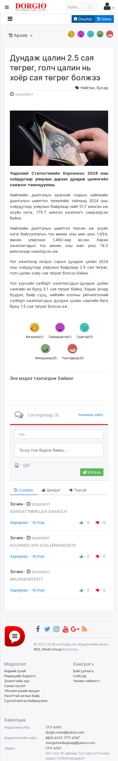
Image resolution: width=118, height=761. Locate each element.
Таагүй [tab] (79, 490)
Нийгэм (87, 87)
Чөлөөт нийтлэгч (86, 681)
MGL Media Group (48, 649)
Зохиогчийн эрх (16, 681)
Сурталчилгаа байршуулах (25, 701)
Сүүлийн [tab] (25, 490)
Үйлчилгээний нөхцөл (22, 691)
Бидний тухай (15, 671)
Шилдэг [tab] (53, 490)
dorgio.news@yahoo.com (65, 732)
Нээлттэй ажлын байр (22, 696)
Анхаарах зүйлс (90, 415)
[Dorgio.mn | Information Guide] (15, 636)
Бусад (102, 87)
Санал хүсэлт (15, 686)
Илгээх (93, 472)
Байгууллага (83, 671)
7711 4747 (53, 727)
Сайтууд (79, 676)
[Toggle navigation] (10, 18)
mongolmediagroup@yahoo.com (70, 743)
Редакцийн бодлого (20, 676)
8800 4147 (54, 738)
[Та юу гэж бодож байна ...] (59, 450)
